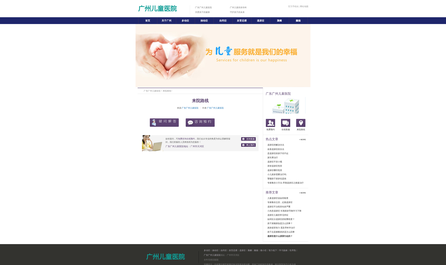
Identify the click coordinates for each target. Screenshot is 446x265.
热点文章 (272, 139)
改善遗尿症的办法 (275, 149)
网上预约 (250, 145)
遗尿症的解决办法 (275, 145)
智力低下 (273, 250)
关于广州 (166, 20)
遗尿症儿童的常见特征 (277, 215)
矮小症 (263, 250)
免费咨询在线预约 (186, 139)
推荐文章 (272, 192)
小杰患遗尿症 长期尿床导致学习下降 (284, 211)
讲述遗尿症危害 (274, 166)
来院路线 (167, 91)
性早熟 (293, 250)
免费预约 (270, 129)
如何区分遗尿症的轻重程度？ (281, 219)
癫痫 (298, 20)
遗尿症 (260, 20)
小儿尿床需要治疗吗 (276, 174)
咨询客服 (250, 139)
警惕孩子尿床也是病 (276, 178)
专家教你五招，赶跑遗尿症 (280, 202)
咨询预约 (200, 122)
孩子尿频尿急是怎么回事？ (280, 223)
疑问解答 (164, 122)
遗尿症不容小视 (274, 162)
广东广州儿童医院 (152, 91)
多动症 (185, 20)
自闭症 (223, 20)
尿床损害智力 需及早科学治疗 (281, 228)
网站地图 (304, 6)
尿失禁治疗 (272, 157)
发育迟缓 (242, 20)
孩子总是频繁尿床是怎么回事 (281, 232)
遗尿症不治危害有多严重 (278, 206)
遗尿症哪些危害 (274, 170)
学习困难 (283, 250)
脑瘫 (279, 20)
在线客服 (286, 129)
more (302, 139)
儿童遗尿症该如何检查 (277, 198)
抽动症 (204, 20)
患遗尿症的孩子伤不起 (277, 153)
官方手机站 (293, 6)
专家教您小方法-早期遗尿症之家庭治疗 (285, 183)
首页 (147, 20)
